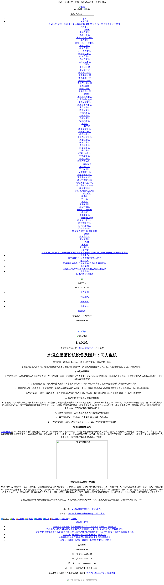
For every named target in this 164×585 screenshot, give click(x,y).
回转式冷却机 (84, 228)
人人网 (47, 519)
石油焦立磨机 (84, 51)
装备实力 (90, 24)
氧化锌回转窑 (84, 80)
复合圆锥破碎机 (84, 175)
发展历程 (81, 24)
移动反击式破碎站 (84, 183)
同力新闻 (72, 258)
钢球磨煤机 (84, 239)
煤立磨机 (84, 40)
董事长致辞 (76, 526)
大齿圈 (84, 244)
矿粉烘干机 (84, 140)
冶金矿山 (87, 193)
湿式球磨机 (84, 121)
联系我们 (84, 271)
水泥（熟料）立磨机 (84, 43)
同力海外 (116, 24)
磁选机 (84, 196)
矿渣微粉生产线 (49, 253)
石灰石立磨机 (84, 62)
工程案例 (84, 266)
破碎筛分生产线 (98, 253)
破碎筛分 (87, 164)
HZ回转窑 (84, 86)
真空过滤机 (84, 207)
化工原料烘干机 (84, 137)
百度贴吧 (64, 519)
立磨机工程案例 (99, 269)
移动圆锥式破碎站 (84, 185)
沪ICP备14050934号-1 (96, 573)
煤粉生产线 (122, 253)
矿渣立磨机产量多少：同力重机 (86, 509)
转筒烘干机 (84, 158)
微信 (13, 519)
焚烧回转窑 (84, 89)
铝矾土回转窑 (84, 78)
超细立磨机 (84, 46)
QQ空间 (30, 519)
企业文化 (72, 24)
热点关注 (97, 258)
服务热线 (80, 274)
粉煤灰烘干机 (84, 129)
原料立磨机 (84, 59)
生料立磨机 (84, 32)
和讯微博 (55, 519)
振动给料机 (84, 167)
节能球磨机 (84, 113)
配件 (87, 242)
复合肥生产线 (87, 218)
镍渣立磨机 (84, 56)
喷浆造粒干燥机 (84, 220)
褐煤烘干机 (84, 134)
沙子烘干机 (84, 150)
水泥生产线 (61, 253)
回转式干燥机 (84, 226)
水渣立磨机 (6, 431)
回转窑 (87, 64)
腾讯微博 (39, 519)
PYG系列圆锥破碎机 (84, 191)
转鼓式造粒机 (84, 223)
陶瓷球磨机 (84, 110)
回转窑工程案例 (70, 269)
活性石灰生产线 (73, 253)
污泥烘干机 (84, 156)
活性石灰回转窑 (84, 83)
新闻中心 (84, 255)
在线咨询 (89, 274)
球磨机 (87, 94)
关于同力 (84, 21)
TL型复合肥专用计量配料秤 (84, 231)
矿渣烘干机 (84, 142)
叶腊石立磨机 (84, 54)
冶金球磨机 (84, 115)
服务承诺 (76, 263)
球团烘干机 (84, 148)
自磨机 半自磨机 (84, 210)
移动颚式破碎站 (84, 180)
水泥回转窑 (84, 67)
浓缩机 (84, 201)
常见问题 (93, 263)
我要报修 (102, 263)
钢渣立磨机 (84, 48)
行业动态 (80, 258)
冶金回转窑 (84, 70)
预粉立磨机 (84, 35)
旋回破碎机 (84, 204)
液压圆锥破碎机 (84, 177)
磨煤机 (87, 234)
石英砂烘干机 (84, 153)
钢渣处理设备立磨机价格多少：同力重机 (86, 513)
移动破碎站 (84, 188)
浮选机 (84, 199)
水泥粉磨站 (85, 253)
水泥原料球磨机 (84, 97)
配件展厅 (67, 263)
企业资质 (107, 24)
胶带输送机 (84, 215)
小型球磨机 (84, 107)
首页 (85, 19)
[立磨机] (82, 7)
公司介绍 (53, 24)
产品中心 (84, 27)
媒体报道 (89, 258)
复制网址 (74, 519)
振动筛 (84, 212)
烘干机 (87, 126)
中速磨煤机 (84, 236)
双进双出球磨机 (84, 105)
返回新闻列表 (82, 522)
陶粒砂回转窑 (84, 72)
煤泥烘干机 (84, 145)
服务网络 (84, 263)
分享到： (6, 519)
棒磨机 (84, 124)
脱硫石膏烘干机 (84, 161)
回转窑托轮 (84, 247)
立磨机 (87, 29)
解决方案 (84, 250)
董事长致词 (63, 24)
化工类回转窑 (84, 75)
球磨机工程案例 (84, 269)
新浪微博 (21, 519)
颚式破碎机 (84, 169)
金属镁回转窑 (84, 91)
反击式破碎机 (84, 172)
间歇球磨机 (84, 118)
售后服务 (84, 261)
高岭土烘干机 (84, 132)
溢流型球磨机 (84, 102)
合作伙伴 (99, 24)
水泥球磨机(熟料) (84, 99)
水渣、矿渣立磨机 (84, 37)
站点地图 (111, 573)
